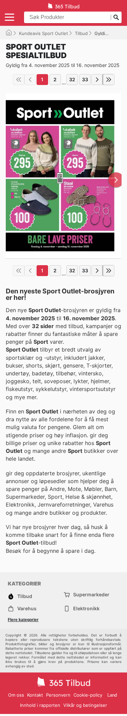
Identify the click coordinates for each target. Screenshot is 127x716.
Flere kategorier (23, 619)
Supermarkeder (91, 594)
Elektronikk (86, 608)
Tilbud (81, 33)
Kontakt (35, 695)
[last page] (108, 79)
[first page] (18, 79)
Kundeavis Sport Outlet (43, 33)
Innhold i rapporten (40, 705)
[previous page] (30, 79)
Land (112, 695)
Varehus (27, 608)
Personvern (58, 695)
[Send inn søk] (116, 17)
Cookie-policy (87, 695)
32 (72, 79)
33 (85, 79)
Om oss (16, 695)
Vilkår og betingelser (85, 705)
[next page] (97, 79)
